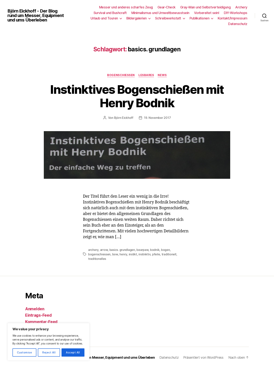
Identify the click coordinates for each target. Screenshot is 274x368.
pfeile (156, 254)
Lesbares (146, 75)
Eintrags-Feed (38, 315)
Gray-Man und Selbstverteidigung (205, 7)
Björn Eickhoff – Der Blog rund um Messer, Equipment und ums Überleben (96, 357)
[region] (48, 342)
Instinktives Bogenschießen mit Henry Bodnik (137, 96)
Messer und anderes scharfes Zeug (126, 7)
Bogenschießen (121, 75)
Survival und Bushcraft (110, 13)
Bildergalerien (136, 18)
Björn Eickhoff (123, 118)
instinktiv (144, 254)
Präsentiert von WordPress (203, 357)
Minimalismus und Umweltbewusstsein (160, 13)
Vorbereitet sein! (206, 13)
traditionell (169, 254)
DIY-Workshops (235, 13)
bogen (165, 250)
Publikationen (200, 18)
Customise (24, 352)
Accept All (73, 352)
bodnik (154, 250)
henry (123, 254)
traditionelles (97, 259)
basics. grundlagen (122, 250)
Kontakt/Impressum (232, 18)
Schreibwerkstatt (168, 18)
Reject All (49, 352)
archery (93, 250)
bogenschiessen (99, 254)
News (162, 75)
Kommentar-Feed (41, 321)
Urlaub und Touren (104, 18)
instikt (133, 254)
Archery (241, 7)
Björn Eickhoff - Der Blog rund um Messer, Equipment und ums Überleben (35, 15)
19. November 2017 (157, 118)
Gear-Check (167, 7)
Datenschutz (237, 24)
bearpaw (142, 250)
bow (115, 254)
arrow (104, 250)
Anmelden (34, 309)
